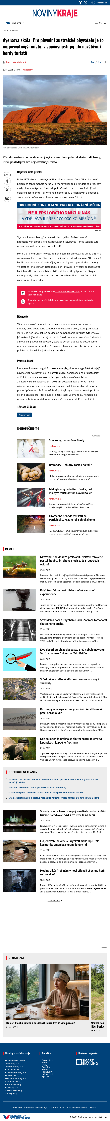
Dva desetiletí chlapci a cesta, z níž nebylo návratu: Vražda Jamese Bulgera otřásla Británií (53, 797)
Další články (54, 900)
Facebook (80, 2)
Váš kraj (16, 22)
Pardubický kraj (13, 1084)
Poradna (16, 958)
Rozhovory (47, 1071)
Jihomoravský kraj (14, 1066)
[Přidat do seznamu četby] (105, 62)
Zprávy (45, 1076)
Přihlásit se (102, 2)
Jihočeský (28, 69)
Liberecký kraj (12, 1075)
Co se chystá (48, 1060)
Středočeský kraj (13, 1090)
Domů (6, 30)
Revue (15, 30)
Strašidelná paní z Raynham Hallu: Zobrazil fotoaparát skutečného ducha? (45, 792)
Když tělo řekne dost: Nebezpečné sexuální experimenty (37, 787)
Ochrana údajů (57, 1107)
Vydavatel (17, 1107)
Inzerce (92, 1107)
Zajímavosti (24, 414)
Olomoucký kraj (13, 1081)
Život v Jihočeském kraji (67, 291)
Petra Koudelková (16, 62)
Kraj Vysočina (12, 1069)
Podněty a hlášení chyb (35, 1107)
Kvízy (44, 1064)
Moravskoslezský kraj (15, 1078)
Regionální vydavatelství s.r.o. (92, 1117)
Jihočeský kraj (12, 1063)
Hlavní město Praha (15, 1060)
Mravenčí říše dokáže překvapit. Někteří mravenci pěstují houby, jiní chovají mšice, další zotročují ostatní (72, 560)
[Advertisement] (55, 926)
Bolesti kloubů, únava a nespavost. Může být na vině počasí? (40, 1023)
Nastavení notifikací (77, 1107)
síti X (46, 299)
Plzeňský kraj (11, 1087)
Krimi (44, 1062)
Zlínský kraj (11, 1093)
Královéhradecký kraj (15, 1072)
